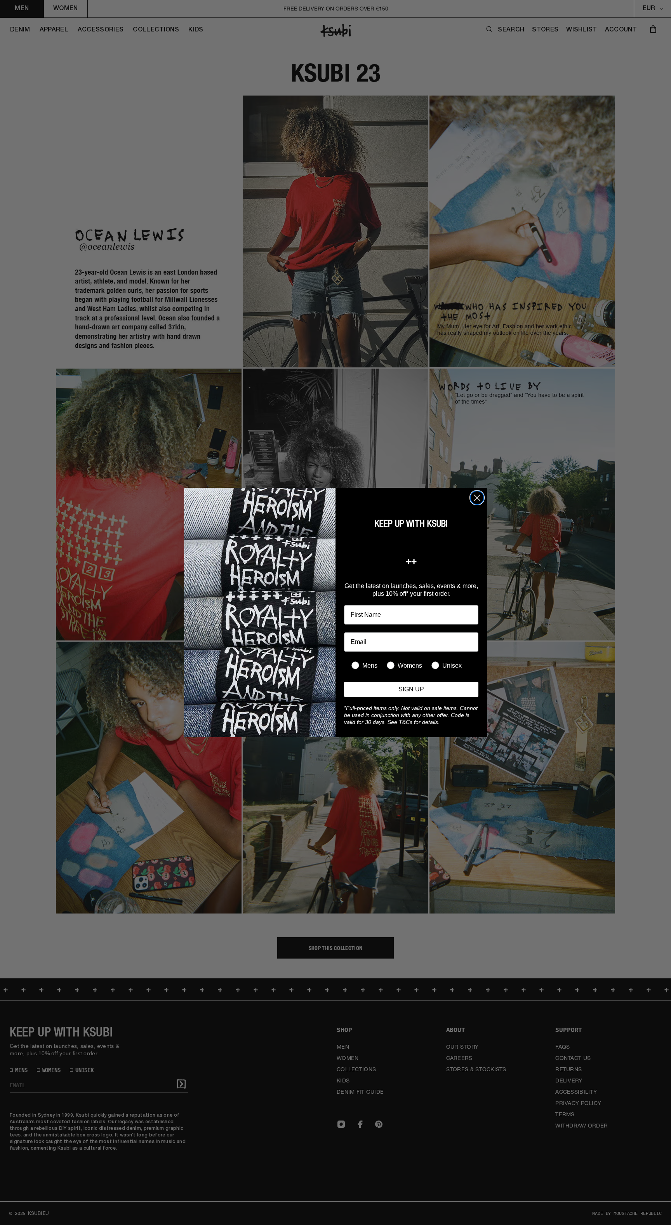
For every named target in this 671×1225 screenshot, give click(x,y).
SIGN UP (411, 689)
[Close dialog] (477, 498)
